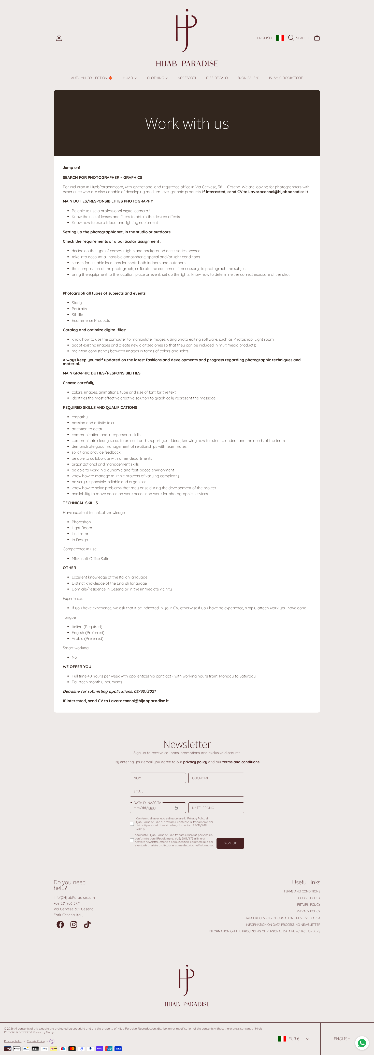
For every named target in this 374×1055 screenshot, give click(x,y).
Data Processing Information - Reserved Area (282, 918)
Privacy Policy (308, 911)
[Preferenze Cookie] (51, 1041)
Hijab (128, 78)
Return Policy (308, 904)
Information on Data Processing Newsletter (283, 925)
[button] (300, 38)
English (264, 38)
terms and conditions (241, 762)
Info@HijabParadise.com (74, 897)
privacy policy (195, 762)
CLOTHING (156, 78)
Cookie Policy (309, 898)
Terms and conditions (302, 891)
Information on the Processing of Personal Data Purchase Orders (264, 931)
